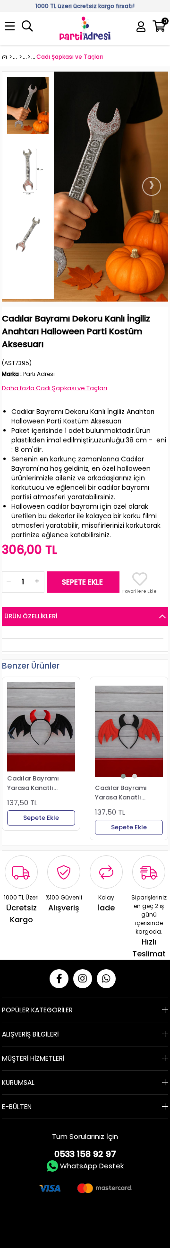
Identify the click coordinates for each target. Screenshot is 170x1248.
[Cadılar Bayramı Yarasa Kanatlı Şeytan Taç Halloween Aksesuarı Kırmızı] (129, 731)
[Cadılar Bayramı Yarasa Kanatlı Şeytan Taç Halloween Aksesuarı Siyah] (41, 726)
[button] (123, 776)
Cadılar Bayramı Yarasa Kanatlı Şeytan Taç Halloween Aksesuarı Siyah (39, 783)
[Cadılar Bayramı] (29, 56)
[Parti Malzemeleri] (7, 56)
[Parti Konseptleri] (20, 56)
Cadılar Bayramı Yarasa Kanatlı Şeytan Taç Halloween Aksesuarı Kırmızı (127, 792)
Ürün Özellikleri (30, 616)
